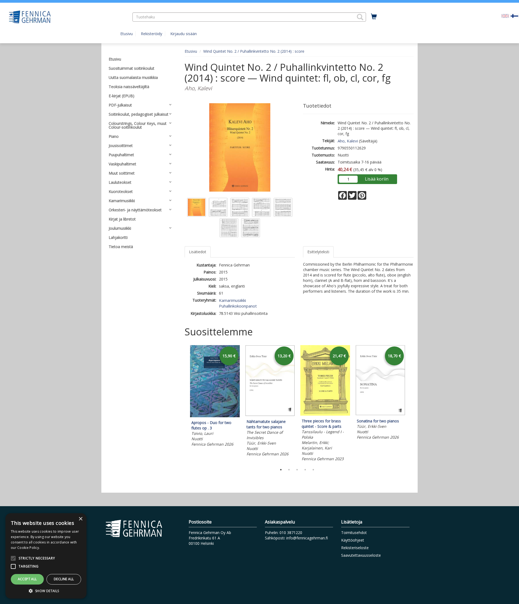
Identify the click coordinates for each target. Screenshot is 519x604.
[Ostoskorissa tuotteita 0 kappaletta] (374, 16)
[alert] (45, 556)
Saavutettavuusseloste (361, 555)
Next (411, 404)
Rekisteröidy (151, 33)
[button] (360, 17)
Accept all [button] (27, 579)
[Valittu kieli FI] (514, 15)
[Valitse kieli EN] (505, 15)
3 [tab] (297, 469)
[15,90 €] (215, 415)
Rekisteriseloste (355, 547)
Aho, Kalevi (348, 141)
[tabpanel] (214, 396)
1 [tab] (281, 469)
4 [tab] (305, 469)
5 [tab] (313, 469)
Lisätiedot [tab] (197, 251)
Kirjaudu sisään (183, 33)
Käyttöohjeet (352, 540)
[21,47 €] (325, 414)
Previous (183, 404)
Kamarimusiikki (232, 300)
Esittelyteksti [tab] (318, 251)
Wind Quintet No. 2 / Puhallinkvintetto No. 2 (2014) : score (253, 51)
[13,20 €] (270, 414)
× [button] (80, 519)
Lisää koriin (376, 179)
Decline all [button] (64, 579)
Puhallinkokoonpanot (238, 306)
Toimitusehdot (354, 532)
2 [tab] (289, 469)
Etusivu (126, 33)
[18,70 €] (380, 414)
